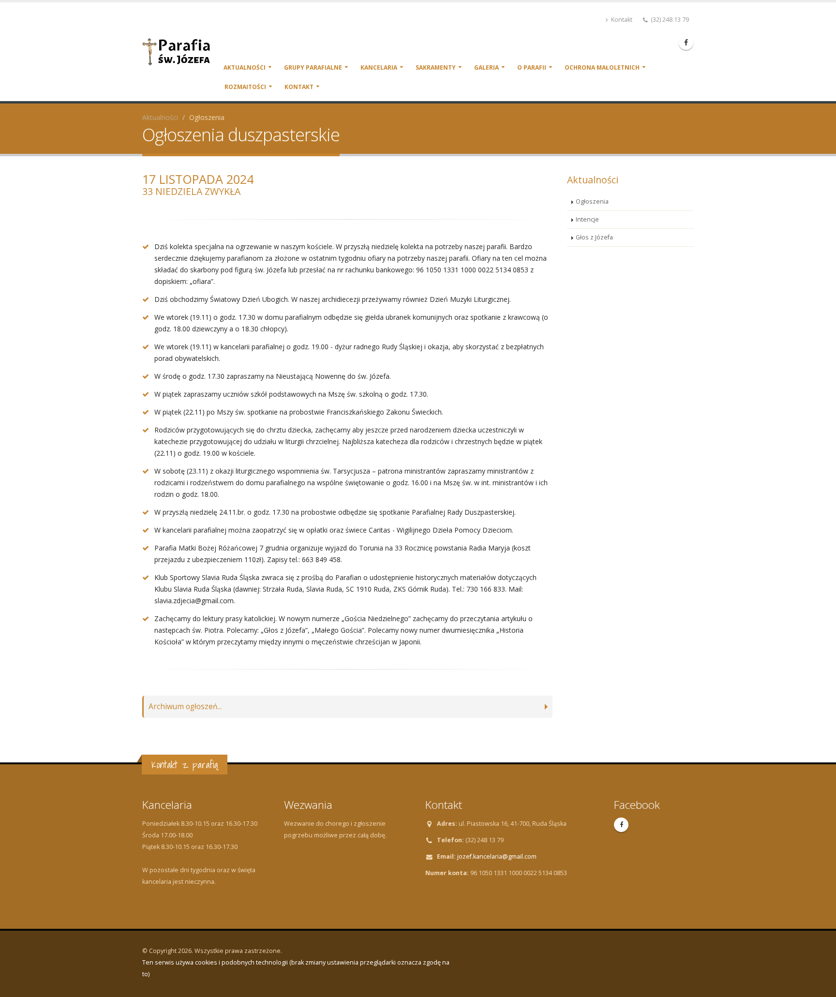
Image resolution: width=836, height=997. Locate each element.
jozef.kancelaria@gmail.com (497, 856)
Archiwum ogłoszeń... (185, 706)
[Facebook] (686, 42)
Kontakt (621, 19)
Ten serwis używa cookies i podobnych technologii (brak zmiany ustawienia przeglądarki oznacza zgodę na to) (295, 968)
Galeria (486, 67)
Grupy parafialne (313, 67)
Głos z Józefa (594, 237)
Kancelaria (378, 67)
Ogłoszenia (592, 201)
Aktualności (245, 67)
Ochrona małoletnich (602, 67)
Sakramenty (436, 67)
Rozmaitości (245, 87)
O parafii (531, 67)
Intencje (587, 219)
